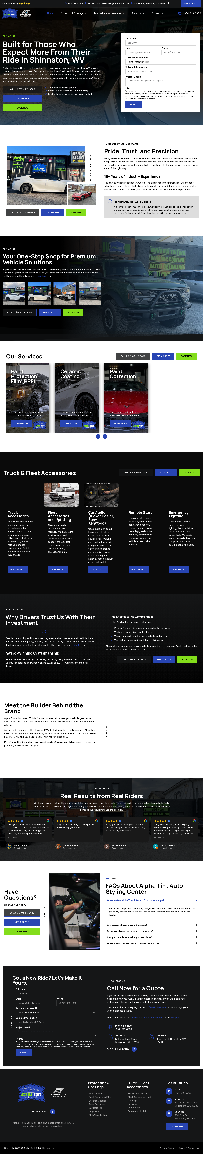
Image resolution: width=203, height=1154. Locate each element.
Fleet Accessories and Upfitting (59, 516)
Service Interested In (136, 57)
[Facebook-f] (169, 3)
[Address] (151, 1037)
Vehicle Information (136, 67)
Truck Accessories (18, 514)
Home (50, 13)
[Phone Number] (110, 1027)
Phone (164, 48)
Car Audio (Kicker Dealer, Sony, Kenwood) (101, 518)
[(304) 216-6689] (179, 13)
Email (128, 48)
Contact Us (157, 13)
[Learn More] (24, 569)
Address (161, 1035)
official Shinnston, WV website (147, 1017)
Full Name (130, 38)
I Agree (129, 88)
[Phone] (169, 1091)
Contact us (40, 276)
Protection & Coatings (71, 13)
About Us (136, 13)
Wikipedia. (176, 1017)
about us (77, 645)
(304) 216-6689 (192, 13)
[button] (98, 436)
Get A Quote (191, 3)
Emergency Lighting (179, 514)
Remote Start (140, 512)
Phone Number (124, 1025)
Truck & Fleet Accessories (107, 13)
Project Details (133, 77)
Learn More (16, 569)
